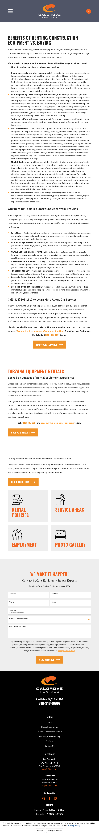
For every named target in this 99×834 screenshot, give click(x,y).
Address (12, 610)
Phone (11, 602)
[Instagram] (43, 798)
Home (49, 722)
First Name (13, 594)
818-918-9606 (49, 703)
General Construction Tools (49, 731)
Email (54, 602)
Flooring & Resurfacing (49, 736)
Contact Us (49, 746)
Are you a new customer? (19, 618)
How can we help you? (17, 626)
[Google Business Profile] (55, 798)
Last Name (56, 594)
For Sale (49, 741)
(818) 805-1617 (22, 299)
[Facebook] (49, 798)
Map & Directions (49, 769)
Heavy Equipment (49, 727)
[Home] (49, 11)
